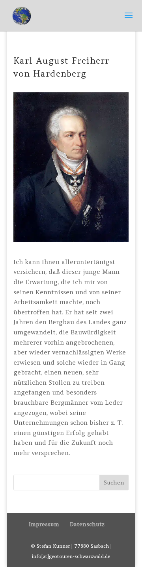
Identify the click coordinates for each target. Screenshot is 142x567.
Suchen (114, 482)
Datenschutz (87, 524)
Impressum (44, 524)
